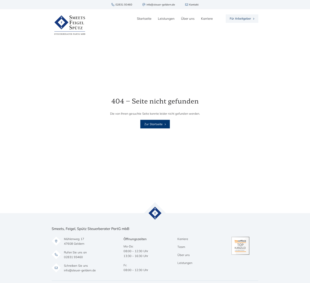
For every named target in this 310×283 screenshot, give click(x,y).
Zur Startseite (153, 124)
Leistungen (184, 263)
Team (181, 247)
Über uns (183, 255)
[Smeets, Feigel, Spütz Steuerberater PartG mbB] (70, 25)
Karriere (182, 239)
